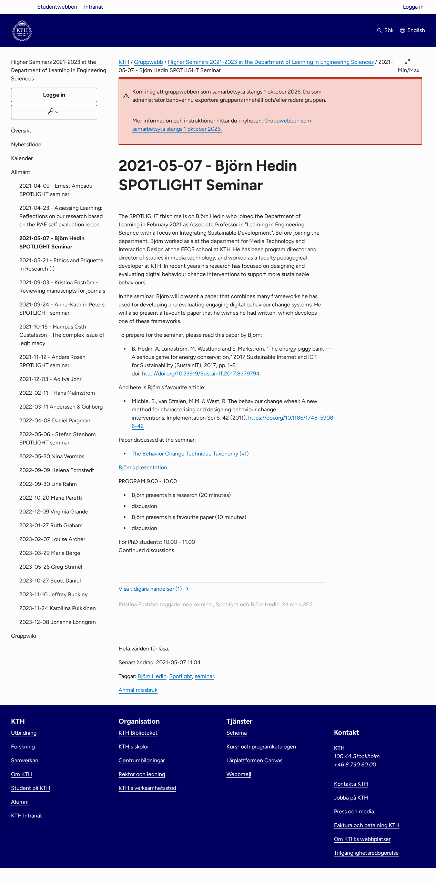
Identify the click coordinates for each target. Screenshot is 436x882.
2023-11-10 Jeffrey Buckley (53, 594)
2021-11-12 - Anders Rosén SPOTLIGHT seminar (52, 361)
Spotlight (227, 604)
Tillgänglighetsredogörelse (366, 853)
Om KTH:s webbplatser (362, 839)
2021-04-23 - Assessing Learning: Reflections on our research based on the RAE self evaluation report (61, 216)
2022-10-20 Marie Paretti (50, 497)
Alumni (20, 801)
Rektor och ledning (142, 774)
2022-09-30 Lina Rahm (48, 484)
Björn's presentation (143, 467)
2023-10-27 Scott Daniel (50, 580)
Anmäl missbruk (138, 690)
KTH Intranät (26, 815)
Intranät (93, 6)
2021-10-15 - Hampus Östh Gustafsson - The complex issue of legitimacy (61, 334)
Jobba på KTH (351, 797)
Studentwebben (57, 6)
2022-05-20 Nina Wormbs (51, 456)
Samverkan (24, 760)
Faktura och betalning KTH (366, 825)
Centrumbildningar (142, 760)
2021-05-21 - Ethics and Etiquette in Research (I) (61, 264)
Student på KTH (30, 788)
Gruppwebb (148, 62)
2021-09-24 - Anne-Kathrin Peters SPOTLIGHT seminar (61, 308)
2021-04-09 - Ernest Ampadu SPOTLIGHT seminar (55, 190)
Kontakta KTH (351, 784)
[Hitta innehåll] (54, 112)
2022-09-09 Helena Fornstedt (56, 470)
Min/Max (408, 70)
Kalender (22, 158)
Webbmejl (238, 774)
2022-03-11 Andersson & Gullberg (61, 406)
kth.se (22, 6)
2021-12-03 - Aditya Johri (51, 379)
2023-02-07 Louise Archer (52, 539)
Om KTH (21, 774)
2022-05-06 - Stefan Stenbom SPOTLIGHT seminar (57, 438)
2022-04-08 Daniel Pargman (54, 420)
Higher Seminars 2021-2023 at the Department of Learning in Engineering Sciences (271, 62)
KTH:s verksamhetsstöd (147, 788)
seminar (203, 604)
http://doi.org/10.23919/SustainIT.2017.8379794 (201, 373)
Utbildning (24, 732)
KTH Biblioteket (138, 732)
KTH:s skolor (134, 746)
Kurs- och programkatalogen (261, 746)
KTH (124, 62)
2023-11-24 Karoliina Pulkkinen (57, 608)
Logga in (413, 6)
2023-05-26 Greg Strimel (50, 567)
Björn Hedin (265, 604)
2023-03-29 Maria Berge (49, 553)
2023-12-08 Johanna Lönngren (57, 622)
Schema (236, 732)
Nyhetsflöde (26, 144)
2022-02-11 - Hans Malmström (57, 393)
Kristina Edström (139, 604)
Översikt (21, 130)
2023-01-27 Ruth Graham (51, 525)
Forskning (23, 746)
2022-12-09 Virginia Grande (53, 511)
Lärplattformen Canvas (254, 760)
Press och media (354, 811)
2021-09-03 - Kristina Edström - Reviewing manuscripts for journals (62, 286)
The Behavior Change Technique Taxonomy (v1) (190, 453)
